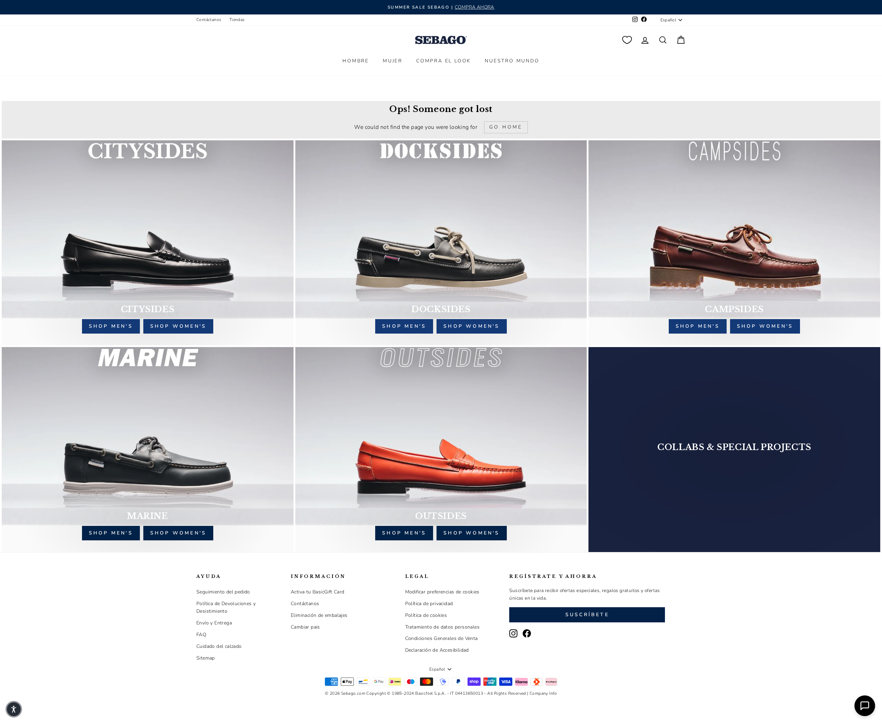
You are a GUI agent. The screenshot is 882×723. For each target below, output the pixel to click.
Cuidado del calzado (219, 646)
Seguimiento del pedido (223, 592)
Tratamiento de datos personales (442, 627)
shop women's (178, 326)
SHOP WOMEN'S (178, 533)
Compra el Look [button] (443, 61)
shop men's (111, 326)
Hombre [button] (355, 61)
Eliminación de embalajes (319, 615)
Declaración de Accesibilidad (437, 650)
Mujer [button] (392, 61)
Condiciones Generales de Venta (441, 638)
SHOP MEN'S (111, 533)
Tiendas (237, 19)
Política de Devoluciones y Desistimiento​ (226, 607)
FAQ (201, 634)
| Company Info (542, 693)
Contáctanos (208, 19)
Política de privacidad (429, 603)
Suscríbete (587, 614)
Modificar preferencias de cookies (442, 592)
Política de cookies (426, 615)
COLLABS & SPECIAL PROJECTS (734, 447)
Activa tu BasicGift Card (318, 592)
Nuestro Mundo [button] (512, 61)
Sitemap (205, 658)
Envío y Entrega (214, 623)
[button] (14, 709)
